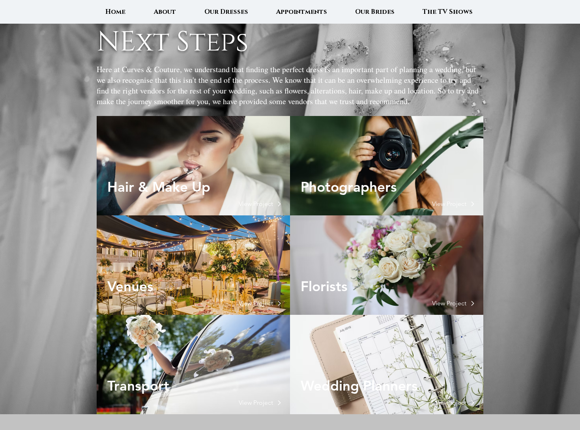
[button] (256, 204)
